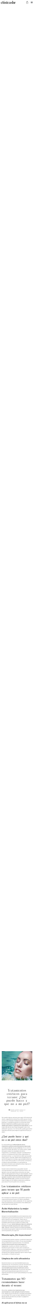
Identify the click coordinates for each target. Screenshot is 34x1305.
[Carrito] (27, 2)
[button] (31, 2)
